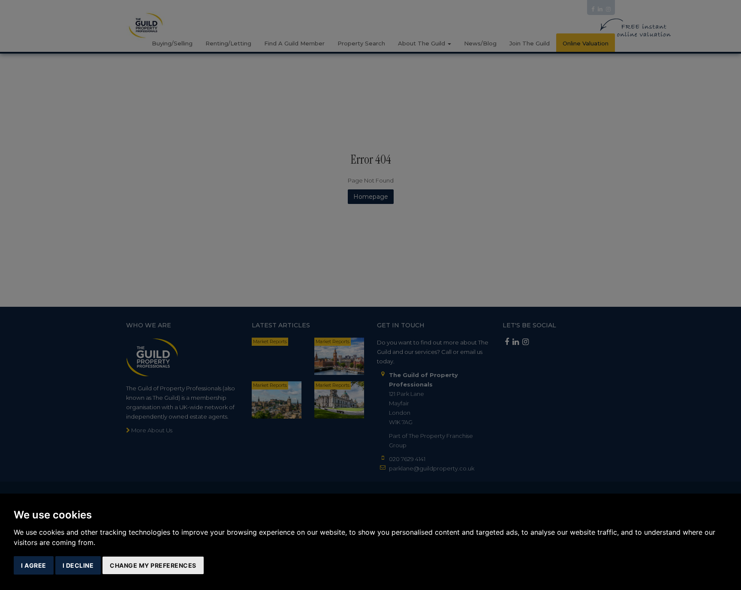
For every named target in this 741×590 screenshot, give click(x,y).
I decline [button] (78, 565)
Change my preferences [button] (153, 565)
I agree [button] (33, 565)
